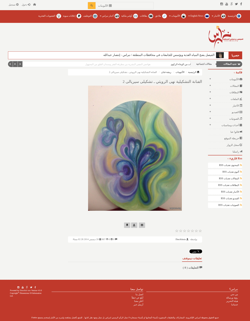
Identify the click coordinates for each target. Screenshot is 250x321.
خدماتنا (234, 304)
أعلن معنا (138, 301)
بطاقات (144, 15)
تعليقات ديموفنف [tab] (192, 258)
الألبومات (176, 15)
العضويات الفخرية (47, 15)
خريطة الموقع (232, 138)
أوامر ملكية (127, 15)
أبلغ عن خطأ (137, 297)
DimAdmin (181, 239)
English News (197, 15)
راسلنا (236, 151)
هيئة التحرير (232, 301)
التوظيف (87, 15)
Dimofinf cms (25, 290)
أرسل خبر (138, 304)
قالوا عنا (235, 131)
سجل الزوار (233, 144)
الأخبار (217, 15)
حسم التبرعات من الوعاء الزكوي (171, 64)
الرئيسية (232, 15)
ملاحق (158, 15)
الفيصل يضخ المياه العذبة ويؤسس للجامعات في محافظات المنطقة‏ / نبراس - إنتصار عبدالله (159, 54)
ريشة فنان (166, 72)
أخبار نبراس (107, 15)
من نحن (234, 294)
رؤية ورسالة (232, 297)
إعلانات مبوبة (69, 15)
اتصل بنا (139, 294)
